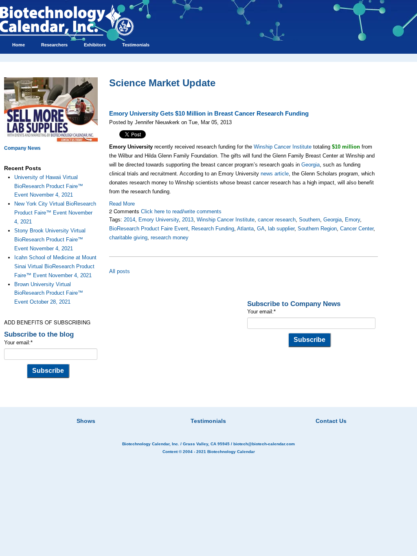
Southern (309, 220)
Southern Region (317, 228)
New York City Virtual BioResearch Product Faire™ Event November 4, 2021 (55, 213)
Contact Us (331, 421)
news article (275, 174)
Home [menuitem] (18, 44)
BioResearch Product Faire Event (148, 228)
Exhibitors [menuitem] (95, 44)
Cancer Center (356, 228)
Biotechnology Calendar (231, 451)
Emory (352, 220)
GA (261, 228)
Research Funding (212, 228)
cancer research (277, 220)
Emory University (158, 220)
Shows (86, 421)
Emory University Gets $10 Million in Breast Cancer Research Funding (209, 113)
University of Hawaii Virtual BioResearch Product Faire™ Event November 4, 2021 (48, 186)
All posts (119, 271)
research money (170, 237)
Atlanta (245, 228)
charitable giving (128, 237)
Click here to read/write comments (181, 211)
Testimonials (208, 421)
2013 (187, 220)
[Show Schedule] (165, 410)
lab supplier (281, 228)
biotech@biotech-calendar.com (264, 444)
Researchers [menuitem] (54, 44)
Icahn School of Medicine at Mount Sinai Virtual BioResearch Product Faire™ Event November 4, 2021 (55, 266)
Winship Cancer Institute (283, 147)
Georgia (310, 165)
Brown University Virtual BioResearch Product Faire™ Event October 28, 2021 (48, 293)
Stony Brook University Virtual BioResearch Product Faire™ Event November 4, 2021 (50, 240)
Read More (122, 204)
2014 (129, 220)
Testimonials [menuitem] (135, 44)
